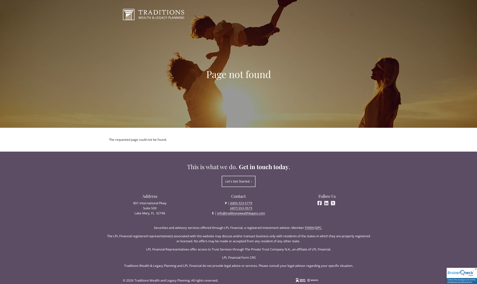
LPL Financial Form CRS (239, 257)
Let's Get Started (238, 181)
